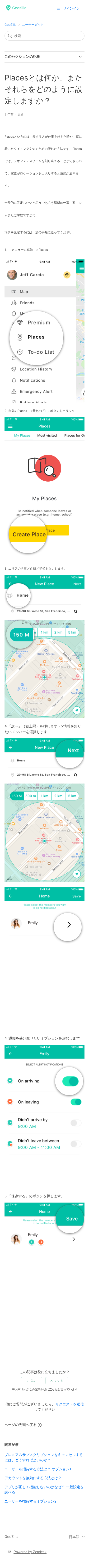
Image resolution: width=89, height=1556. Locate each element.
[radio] (31, 1380)
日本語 (74, 1537)
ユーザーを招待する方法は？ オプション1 (38, 1469)
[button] (58, 8)
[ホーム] (16, 11)
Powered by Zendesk (30, 1552)
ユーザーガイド (33, 24)
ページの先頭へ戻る (21, 1424)
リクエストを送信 (69, 1404)
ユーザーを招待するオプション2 (30, 1501)
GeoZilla (10, 24)
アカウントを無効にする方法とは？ (33, 1478)
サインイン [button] (71, 8)
